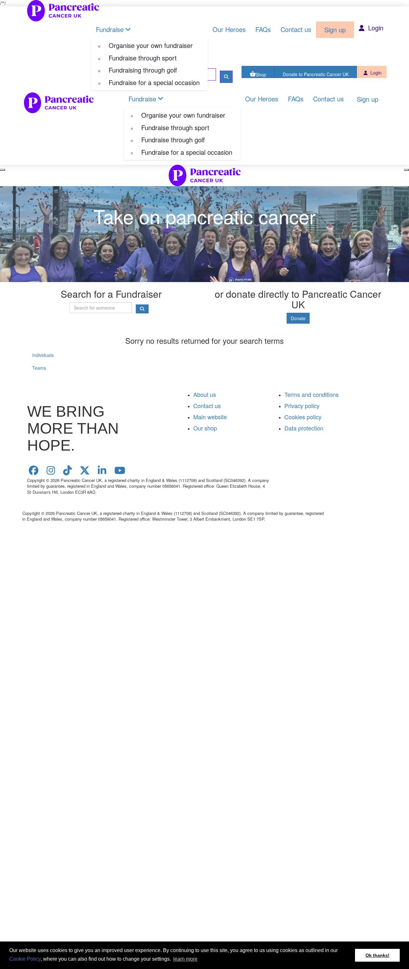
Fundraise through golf (173, 139)
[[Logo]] (63, 10)
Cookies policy (302, 417)
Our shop (205, 428)
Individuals (43, 355)
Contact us (296, 29)
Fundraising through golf (143, 70)
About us (204, 394)
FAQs (263, 29)
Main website (210, 417)
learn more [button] (185, 959)
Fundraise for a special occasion (154, 82)
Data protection (303, 428)
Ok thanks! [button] (378, 955)
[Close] (406, 170)
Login (374, 27)
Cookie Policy (25, 959)
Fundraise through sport (143, 57)
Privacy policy (302, 405)
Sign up (335, 29)
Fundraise (110, 29)
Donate (298, 318)
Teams (39, 368)
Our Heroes (229, 29)
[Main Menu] (2, 170)
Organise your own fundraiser (151, 45)
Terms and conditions (311, 394)
